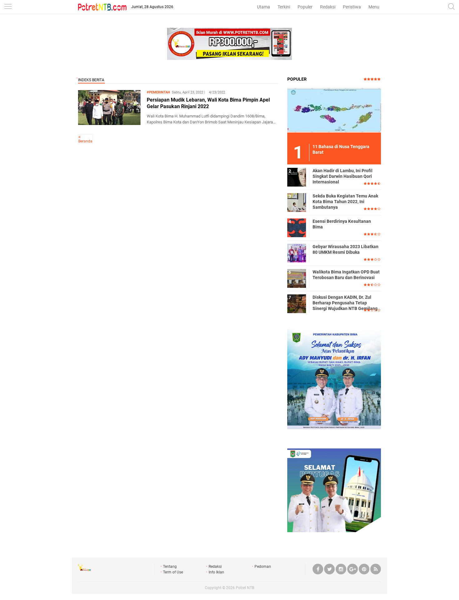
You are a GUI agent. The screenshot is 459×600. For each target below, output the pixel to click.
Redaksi (327, 6)
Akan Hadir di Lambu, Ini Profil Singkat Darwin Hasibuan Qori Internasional (343, 176)
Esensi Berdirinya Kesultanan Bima (342, 224)
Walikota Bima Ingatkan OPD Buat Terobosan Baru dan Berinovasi (346, 274)
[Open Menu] (8, 7)
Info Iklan (216, 572)
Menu (373, 6)
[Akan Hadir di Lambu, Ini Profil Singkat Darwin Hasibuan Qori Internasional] (296, 177)
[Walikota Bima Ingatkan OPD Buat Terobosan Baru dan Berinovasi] (296, 278)
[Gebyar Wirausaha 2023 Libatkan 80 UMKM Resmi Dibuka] (296, 253)
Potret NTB (245, 588)
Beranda (85, 141)
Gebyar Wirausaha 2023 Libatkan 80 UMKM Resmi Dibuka (345, 249)
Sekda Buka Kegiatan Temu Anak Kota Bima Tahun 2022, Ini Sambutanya (345, 201)
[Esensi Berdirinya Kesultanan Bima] (296, 227)
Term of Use (173, 572)
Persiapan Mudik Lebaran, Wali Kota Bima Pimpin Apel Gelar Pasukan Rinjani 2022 (208, 103)
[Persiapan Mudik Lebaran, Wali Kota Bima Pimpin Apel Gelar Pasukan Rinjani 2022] (109, 123)
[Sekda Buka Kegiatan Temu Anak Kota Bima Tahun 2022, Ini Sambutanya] (296, 202)
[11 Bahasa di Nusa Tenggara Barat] (334, 110)
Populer (305, 6)
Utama (263, 6)
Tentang (170, 566)
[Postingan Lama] (79, 137)
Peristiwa (352, 6)
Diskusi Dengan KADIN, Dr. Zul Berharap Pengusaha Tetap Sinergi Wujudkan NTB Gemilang (345, 303)
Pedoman (262, 566)
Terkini (284, 6)
